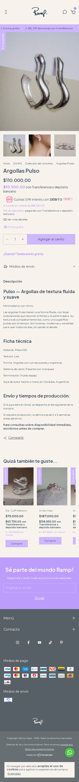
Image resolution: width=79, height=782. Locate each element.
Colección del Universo (39, 163)
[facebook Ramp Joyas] (28, 642)
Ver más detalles (17, 219)
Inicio (6, 163)
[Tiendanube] (39, 755)
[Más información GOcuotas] (67, 199)
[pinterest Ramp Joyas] (61, 642)
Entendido (14, 773)
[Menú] (6, 13)
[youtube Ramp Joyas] (39, 642)
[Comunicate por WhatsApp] (70, 752)
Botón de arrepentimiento (39, 749)
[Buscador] (65, 13)
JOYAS (17, 163)
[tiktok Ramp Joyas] (50, 642)
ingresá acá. (66, 744)
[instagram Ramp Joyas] (17, 642)
